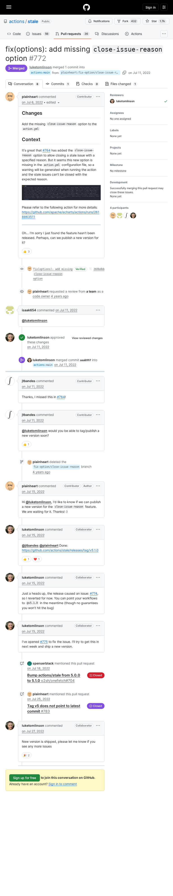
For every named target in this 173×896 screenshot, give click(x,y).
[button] (53, 102)
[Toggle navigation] (8, 7)
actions (16, 21)
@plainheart (48, 545)
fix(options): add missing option (53, 274)
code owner (41, 296)
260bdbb (99, 269)
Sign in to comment (62, 784)
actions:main (40, 72)
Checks (92, 84)
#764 (46, 150)
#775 (44, 642)
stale (33, 21)
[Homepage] (86, 7)
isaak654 (29, 310)
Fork (129, 21)
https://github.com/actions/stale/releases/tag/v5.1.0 (60, 550)
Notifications (101, 21)
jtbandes (28, 381)
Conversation (28, 84)
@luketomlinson (34, 320)
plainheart (30, 97)
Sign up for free (24, 778)
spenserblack (43, 663)
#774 (93, 593)
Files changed (125, 84)
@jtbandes (30, 545)
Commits (62, 84)
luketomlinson (41, 67)
